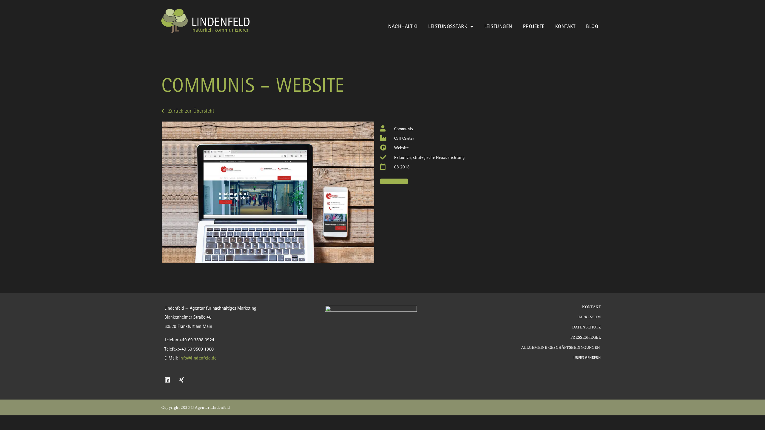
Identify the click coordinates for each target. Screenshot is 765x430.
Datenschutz (586, 327)
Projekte (533, 26)
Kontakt (565, 26)
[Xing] (182, 380)
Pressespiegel (585, 337)
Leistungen (498, 26)
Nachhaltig (402, 26)
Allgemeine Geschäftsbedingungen (561, 347)
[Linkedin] (167, 380)
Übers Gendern (587, 357)
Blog (592, 26)
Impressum (589, 317)
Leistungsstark (447, 26)
